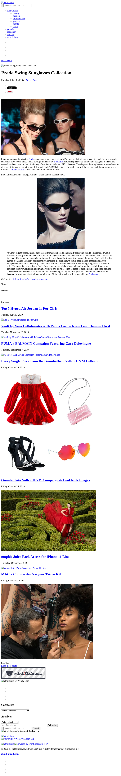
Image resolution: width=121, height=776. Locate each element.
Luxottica (58, 161)
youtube (11, 29)
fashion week (19, 18)
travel (15, 26)
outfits (16, 24)
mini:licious (12, 37)
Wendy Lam (31, 80)
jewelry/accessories (29, 279)
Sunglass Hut (18, 169)
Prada (31, 159)
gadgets (16, 21)
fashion (16, 16)
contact (10, 34)
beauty (16, 13)
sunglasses (43, 279)
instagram (11, 32)
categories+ (12, 10)
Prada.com (93, 274)
